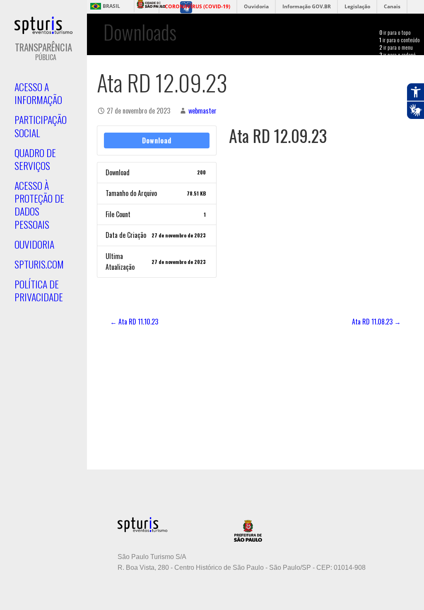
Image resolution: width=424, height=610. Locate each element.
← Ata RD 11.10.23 (134, 322)
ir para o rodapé (397, 54)
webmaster (202, 111)
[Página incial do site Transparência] (43, 25)
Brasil (111, 6)
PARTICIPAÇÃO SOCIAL (40, 126)
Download (156, 140)
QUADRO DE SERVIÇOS (35, 159)
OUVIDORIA (34, 244)
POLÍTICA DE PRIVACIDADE (38, 290)
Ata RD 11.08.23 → (376, 322)
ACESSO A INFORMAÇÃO (38, 93)
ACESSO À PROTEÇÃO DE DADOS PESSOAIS (39, 205)
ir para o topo (395, 32)
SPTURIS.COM (39, 264)
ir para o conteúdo (399, 39)
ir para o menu (396, 47)
